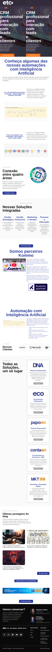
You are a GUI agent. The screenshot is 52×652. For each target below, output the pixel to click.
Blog (31, 634)
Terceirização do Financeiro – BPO (44, 639)
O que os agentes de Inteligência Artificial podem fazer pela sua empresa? (14, 546)
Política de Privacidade (44, 648)
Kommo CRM (29, 259)
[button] (48, 3)
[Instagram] (8, 634)
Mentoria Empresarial (45, 630)
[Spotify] (21, 634)
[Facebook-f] (4, 634)
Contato (32, 637)
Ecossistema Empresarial (43, 633)
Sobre (31, 632)
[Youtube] (16, 634)
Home (31, 630)
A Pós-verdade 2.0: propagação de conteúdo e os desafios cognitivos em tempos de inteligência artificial (13, 568)
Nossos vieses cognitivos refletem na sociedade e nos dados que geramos (37, 546)
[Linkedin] (12, 634)
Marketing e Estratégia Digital (44, 642)
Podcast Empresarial (45, 636)
